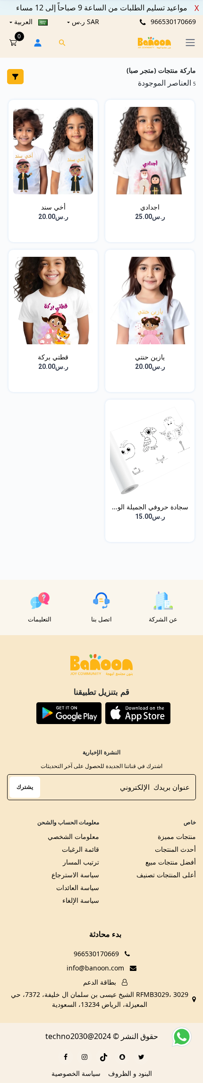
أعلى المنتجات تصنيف (166, 874)
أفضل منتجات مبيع (170, 861)
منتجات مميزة (177, 836)
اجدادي (150, 206)
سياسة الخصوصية (76, 1073)
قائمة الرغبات (80, 849)
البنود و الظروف (130, 1073)
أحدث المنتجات (175, 849)
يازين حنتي (150, 356)
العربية (23, 21)
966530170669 (172, 21)
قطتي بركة (53, 356)
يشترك (25, 787)
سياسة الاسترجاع (75, 874)
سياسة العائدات (77, 887)
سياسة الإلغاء (80, 900)
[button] (137, 713)
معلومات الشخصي (73, 836)
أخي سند (53, 206)
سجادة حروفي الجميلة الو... (150, 506)
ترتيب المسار (81, 861)
